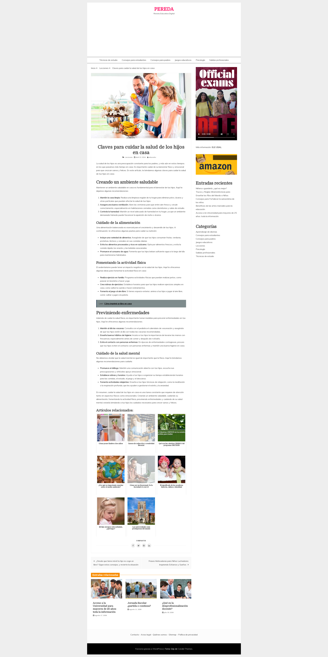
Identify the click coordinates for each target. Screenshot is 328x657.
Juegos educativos (183, 60)
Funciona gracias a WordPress (149, 649)
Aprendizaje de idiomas (206, 231)
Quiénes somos (160, 634)
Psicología (200, 60)
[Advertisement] (164, 34)
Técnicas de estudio (108, 60)
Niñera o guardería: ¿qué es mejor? (211, 188)
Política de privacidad (188, 634)
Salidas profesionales (219, 60)
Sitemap (172, 634)
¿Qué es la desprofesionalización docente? (175, 606)
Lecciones (129, 157)
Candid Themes (185, 649)
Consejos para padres (160, 60)
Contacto (134, 634)
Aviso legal (146, 634)
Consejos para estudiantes (134, 60)
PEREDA (164, 9)
